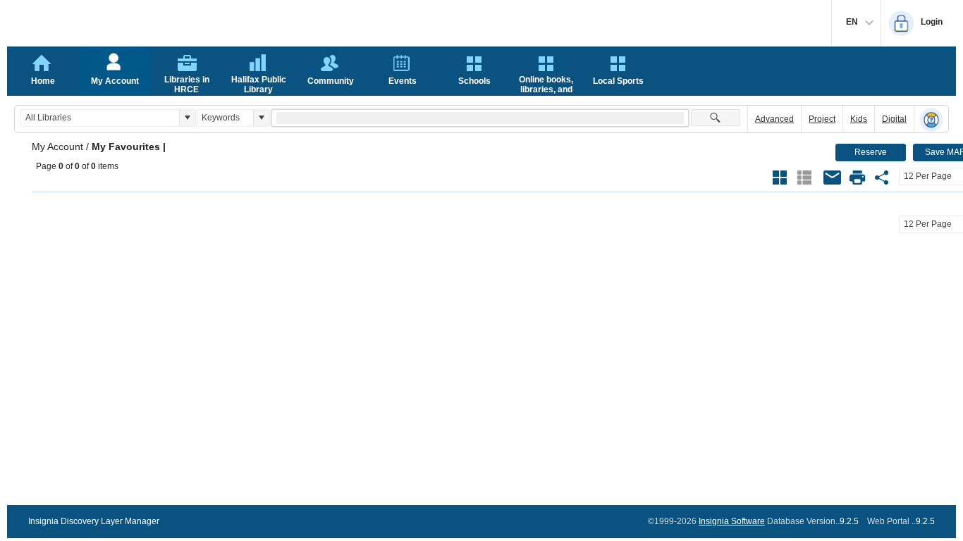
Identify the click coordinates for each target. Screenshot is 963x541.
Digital (894, 119)
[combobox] (100, 118)
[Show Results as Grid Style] (779, 177)
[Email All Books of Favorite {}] (832, 177)
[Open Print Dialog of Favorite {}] (857, 177)
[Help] (931, 120)
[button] (187, 118)
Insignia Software (732, 521)
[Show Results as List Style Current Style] (804, 177)
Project (822, 119)
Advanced (774, 119)
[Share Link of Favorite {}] (882, 177)
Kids (858, 119)
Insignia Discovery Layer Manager (93, 521)
